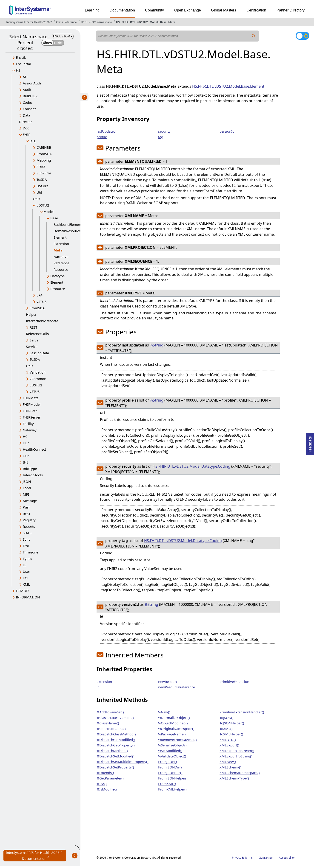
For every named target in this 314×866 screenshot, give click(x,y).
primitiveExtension (234, 681)
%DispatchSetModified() (115, 756)
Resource (61, 269)
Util (39, 192)
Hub (26, 455)
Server (35, 340)
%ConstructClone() (111, 728)
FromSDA (44, 153)
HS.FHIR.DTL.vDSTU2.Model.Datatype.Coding (191, 466)
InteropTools (33, 475)
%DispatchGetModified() (116, 739)
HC (25, 436)
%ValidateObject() (172, 756)
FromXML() (167, 783)
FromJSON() (167, 761)
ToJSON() (227, 717)
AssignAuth (32, 83)
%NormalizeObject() (174, 717)
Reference (61, 263)
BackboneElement (68, 224)
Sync (26, 539)
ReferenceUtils (37, 333)
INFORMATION (28, 597)
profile (102, 136)
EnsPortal (23, 63)
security (164, 131)
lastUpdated (106, 131)
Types (27, 558)
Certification (256, 10)
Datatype (57, 276)
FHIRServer (31, 417)
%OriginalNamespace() (176, 728)
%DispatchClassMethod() (116, 734)
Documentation (122, 10)
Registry (29, 520)
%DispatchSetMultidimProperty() (122, 761)
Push (27, 507)
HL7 (26, 443)
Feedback (310, 442)
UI (24, 565)
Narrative (61, 256)
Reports (29, 526)
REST (33, 327)
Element (60, 237)
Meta (171, 22)
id (98, 687)
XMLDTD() (228, 739)
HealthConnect (34, 449)
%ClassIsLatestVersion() (115, 717)
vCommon (38, 378)
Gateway (30, 430)
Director (25, 121)
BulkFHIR (30, 96)
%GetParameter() (110, 778)
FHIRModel (31, 404)
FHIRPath (30, 410)
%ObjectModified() (173, 723)
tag (160, 136)
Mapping (44, 160)
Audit (27, 89)
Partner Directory (291, 10)
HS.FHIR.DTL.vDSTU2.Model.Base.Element (228, 86)
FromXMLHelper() (172, 789)
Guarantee (266, 858)
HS (118, 22)
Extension (61, 243)
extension (104, 681)
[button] (100, 147)
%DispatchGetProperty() (116, 745)
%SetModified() (170, 750)
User (26, 571)
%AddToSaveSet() (110, 712)
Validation (38, 372)
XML (26, 584)
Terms (249, 858)
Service (31, 346)
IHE (25, 462)
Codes (27, 102)
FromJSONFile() (170, 772)
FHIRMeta (30, 398)
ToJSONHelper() (232, 723)
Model (154, 22)
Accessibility (286, 858)
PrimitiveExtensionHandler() (242, 712)
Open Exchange (187, 10)
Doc (26, 128)
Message (30, 500)
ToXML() (226, 728)
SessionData (39, 353)
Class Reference (66, 22)
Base (163, 22)
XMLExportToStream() (237, 750)
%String (156, 345)
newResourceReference (176, 687)
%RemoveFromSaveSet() (177, 739)
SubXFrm (44, 173)
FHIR (125, 22)
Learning (92, 10)
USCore (42, 186)
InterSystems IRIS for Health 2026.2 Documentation (36, 855)
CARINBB (44, 147)
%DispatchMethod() (112, 750)
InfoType (30, 468)
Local (27, 488)
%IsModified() (108, 789)
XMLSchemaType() (234, 778)
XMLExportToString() (236, 756)
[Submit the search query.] (253, 36)
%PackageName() (172, 734)
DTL (132, 22)
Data (26, 115)
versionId (227, 131)
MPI (26, 494)
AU (25, 76)
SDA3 (41, 166)
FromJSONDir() (170, 767)
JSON (27, 481)
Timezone (30, 552)
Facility (28, 423)
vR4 (40, 295)
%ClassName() (108, 723)
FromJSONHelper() (173, 778)
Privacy (236, 858)
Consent (29, 108)
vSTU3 (42, 301)
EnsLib (21, 57)
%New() (164, 712)
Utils (36, 198)
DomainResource (67, 231)
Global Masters (223, 10)
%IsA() (102, 783)
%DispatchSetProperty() (115, 767)
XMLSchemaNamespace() (240, 772)
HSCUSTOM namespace (96, 22)
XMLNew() (228, 761)
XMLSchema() (230, 767)
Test (26, 545)
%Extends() (105, 772)
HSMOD (22, 590)
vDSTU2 (142, 22)
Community (154, 10)
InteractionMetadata (42, 320)
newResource (168, 681)
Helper (31, 314)
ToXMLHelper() (231, 734)
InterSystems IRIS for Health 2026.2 (29, 22)
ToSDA (42, 179)
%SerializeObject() (172, 745)
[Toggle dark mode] (302, 36)
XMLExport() (229, 745)
